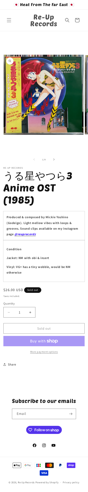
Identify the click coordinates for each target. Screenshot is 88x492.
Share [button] (12, 364)
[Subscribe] (71, 414)
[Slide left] (34, 159)
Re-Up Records (26, 482)
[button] (9, 20)
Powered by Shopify (47, 482)
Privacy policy (71, 482)
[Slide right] (54, 159)
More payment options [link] (44, 351)
